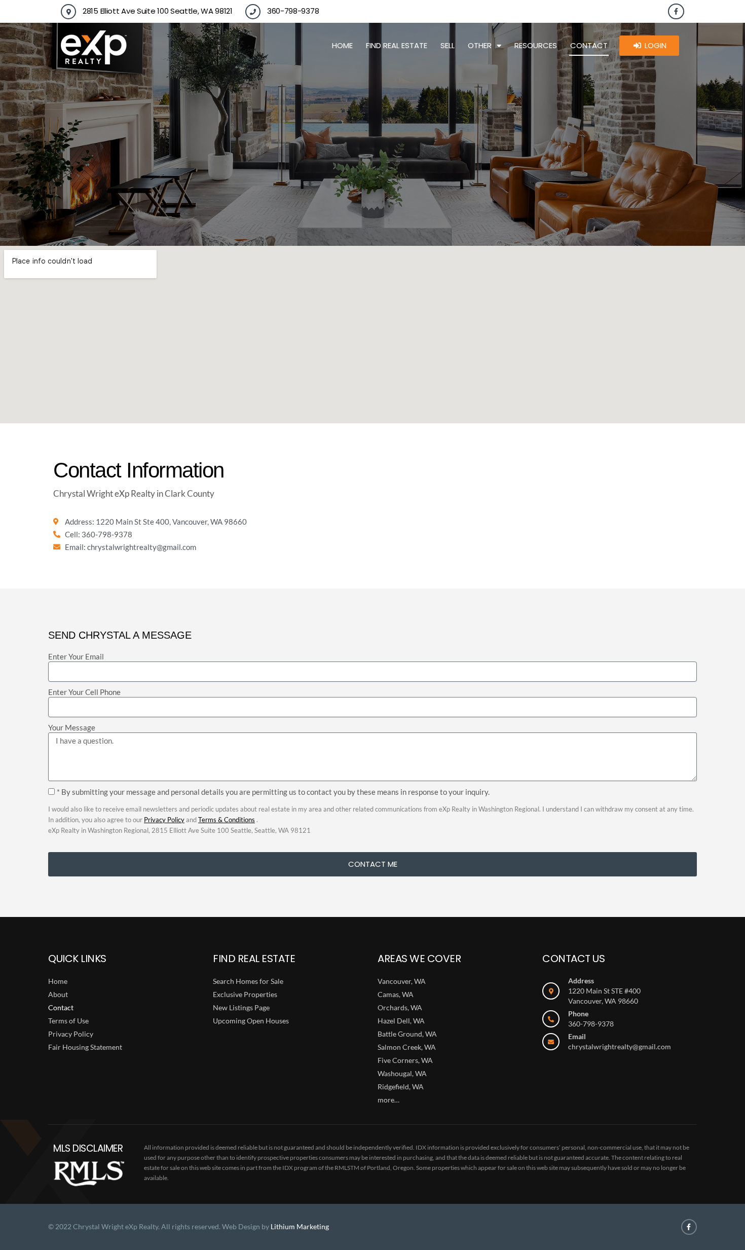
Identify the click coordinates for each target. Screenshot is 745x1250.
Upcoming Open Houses (251, 1020)
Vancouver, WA (402, 981)
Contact (589, 45)
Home (342, 45)
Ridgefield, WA (401, 1086)
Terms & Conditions (226, 820)
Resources (535, 45)
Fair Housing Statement (85, 1047)
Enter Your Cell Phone (84, 691)
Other (480, 45)
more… (388, 1099)
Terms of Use (68, 1020)
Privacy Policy (164, 820)
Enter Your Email (76, 656)
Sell (447, 45)
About (58, 994)
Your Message (71, 727)
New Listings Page (241, 1007)
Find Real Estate (396, 45)
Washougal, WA (402, 1073)
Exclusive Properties (245, 994)
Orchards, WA (400, 1007)
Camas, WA (396, 994)
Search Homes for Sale (248, 981)
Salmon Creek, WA (407, 1047)
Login (655, 45)
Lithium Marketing (300, 1226)
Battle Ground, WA (407, 1034)
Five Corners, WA (405, 1060)
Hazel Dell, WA (401, 1020)
